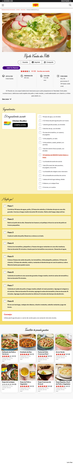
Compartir (50, 62)
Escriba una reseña (43, 71)
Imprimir (37, 62)
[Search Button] (70, 5)
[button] (6, 99)
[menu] (3, 5)
